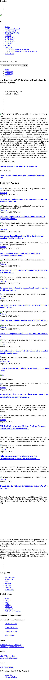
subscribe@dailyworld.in (9, 658)
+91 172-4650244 (6, 667)
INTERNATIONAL (12, 33)
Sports (2, 299)
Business (8, 583)
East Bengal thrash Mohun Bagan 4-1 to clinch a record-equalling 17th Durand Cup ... (22, 237)
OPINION (8, 43)
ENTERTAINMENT (12, 29)
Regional (8, 585)
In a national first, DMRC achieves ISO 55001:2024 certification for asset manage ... (20, 254)
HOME (7, 27)
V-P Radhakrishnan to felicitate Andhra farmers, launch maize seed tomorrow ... (23, 427)
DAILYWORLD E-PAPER (19, 49)
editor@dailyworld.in (7, 656)
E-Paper (7, 600)
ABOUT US (9, 54)
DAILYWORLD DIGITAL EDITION (23, 52)
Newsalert (3, 193)
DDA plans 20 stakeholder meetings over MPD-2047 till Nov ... (24, 320)
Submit (24, 65)
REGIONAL (9, 41)
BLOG (7, 45)
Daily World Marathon (13, 611)
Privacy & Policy (11, 677)
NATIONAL (9, 37)
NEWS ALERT (10, 31)
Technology (9, 72)
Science (7, 76)
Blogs (7, 603)
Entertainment (5, 362)
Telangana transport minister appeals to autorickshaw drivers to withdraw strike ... (20, 457)
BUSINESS (9, 39)
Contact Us (9, 609)
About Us (8, 607)
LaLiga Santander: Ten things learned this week (18, 166)
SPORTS (8, 35)
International (9, 590)
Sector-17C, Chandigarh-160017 (12, 647)
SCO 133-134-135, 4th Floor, (10, 645)
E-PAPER (8, 47)
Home (7, 70)
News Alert (9, 579)
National (3, 247)
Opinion (7, 605)
